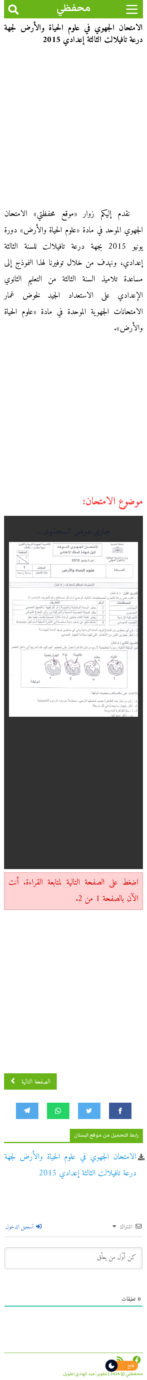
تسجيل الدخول (20, 1227)
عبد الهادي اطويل (79, 1374)
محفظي (74, 8)
